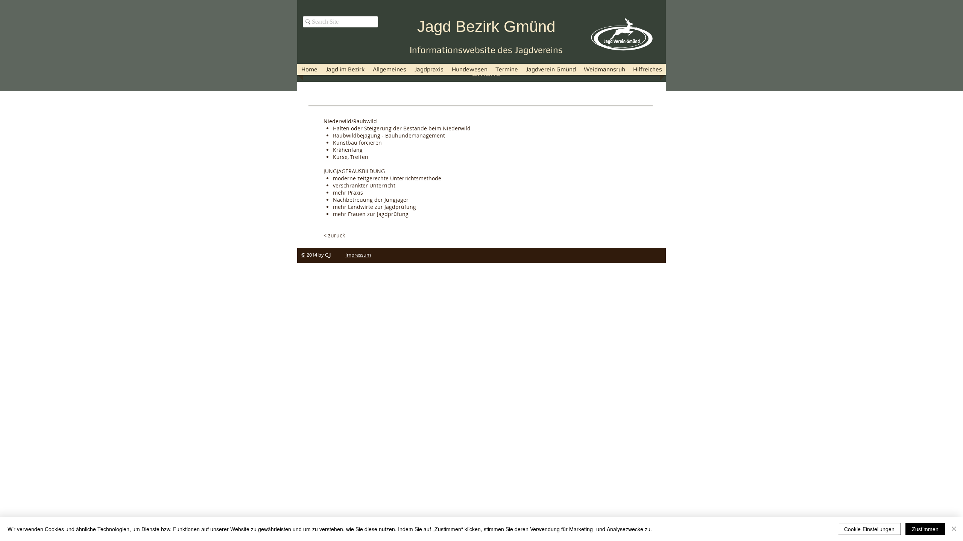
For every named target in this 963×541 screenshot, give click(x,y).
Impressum (358, 254)
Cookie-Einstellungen (869, 529)
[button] (389, 69)
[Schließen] (953, 529)
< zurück (335, 235)
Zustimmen (925, 529)
